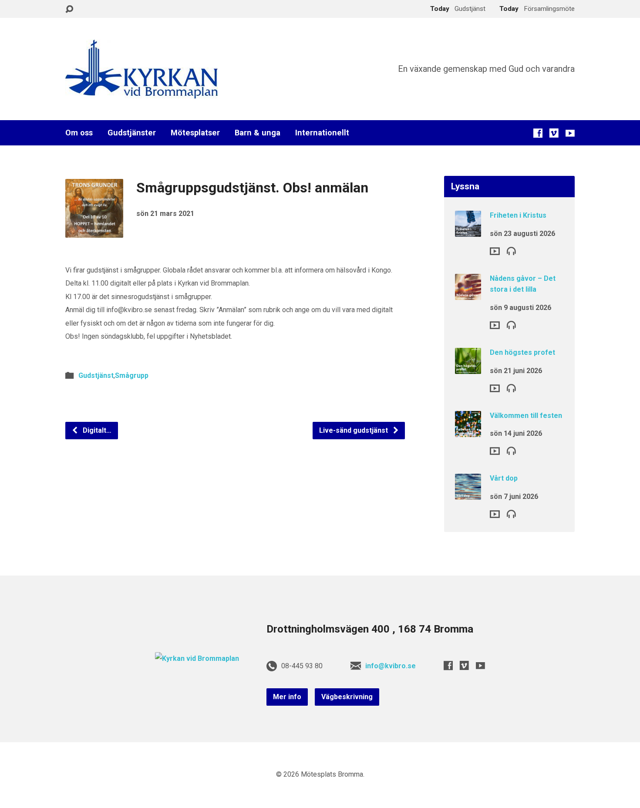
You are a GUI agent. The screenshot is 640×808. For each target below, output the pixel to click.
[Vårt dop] (468, 494)
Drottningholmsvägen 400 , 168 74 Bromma (369, 629)
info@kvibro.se (390, 666)
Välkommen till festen (526, 415)
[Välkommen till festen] (468, 431)
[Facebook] (537, 133)
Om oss (79, 133)
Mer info (287, 697)
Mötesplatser (195, 133)
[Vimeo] (554, 133)
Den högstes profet (522, 352)
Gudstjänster (132, 133)
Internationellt (322, 133)
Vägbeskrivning (347, 697)
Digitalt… (96, 430)
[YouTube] (570, 133)
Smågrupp (131, 375)
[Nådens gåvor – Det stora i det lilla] (468, 294)
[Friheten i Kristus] (468, 231)
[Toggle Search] (69, 9)
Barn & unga (257, 133)
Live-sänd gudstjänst (354, 430)
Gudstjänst (96, 375)
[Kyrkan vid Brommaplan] (197, 658)
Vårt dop (504, 478)
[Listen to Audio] (511, 250)
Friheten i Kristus (518, 215)
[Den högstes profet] (468, 368)
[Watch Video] (495, 251)
